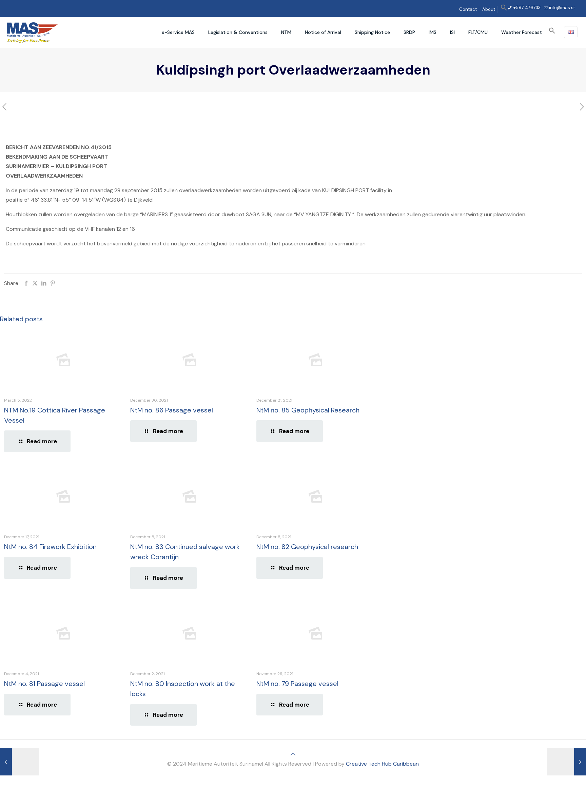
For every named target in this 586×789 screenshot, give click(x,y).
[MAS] (32, 32)
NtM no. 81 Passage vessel (44, 683)
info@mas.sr (562, 8)
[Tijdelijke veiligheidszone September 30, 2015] (566, 761)
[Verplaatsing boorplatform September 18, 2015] (19, 761)
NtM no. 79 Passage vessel (297, 683)
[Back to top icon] (293, 754)
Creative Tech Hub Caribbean (382, 763)
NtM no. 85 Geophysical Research (307, 410)
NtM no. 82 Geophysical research (307, 546)
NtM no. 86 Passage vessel (171, 410)
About (488, 9)
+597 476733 (526, 8)
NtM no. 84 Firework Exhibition (50, 546)
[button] (504, 9)
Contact (468, 9)
